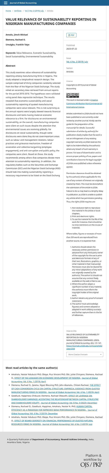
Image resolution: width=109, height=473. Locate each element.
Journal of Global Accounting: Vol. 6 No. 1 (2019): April (73, 392)
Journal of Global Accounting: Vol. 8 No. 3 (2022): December (69, 402)
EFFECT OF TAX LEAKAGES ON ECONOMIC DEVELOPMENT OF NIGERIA (47, 378)
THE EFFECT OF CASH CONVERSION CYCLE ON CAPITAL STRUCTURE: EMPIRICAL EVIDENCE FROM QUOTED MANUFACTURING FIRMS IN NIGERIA (56, 389)
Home (8, 11)
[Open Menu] (6, 3)
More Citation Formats (78, 354)
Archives (17, 11)
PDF (72, 35)
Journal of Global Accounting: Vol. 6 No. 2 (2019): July (67, 424)
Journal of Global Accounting (23, 3)
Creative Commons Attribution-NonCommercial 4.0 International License (84, 103)
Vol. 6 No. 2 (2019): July (34, 11)
